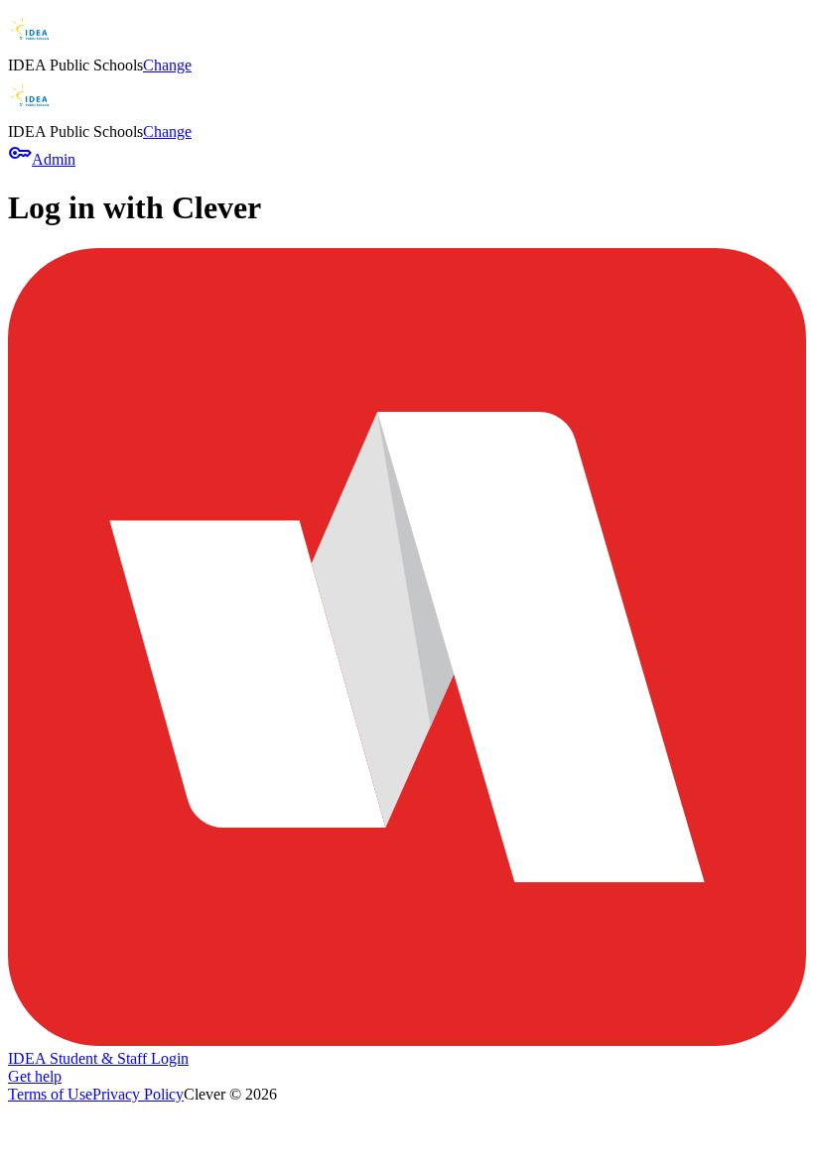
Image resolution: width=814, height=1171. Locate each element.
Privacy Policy (138, 1094)
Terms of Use (50, 1094)
